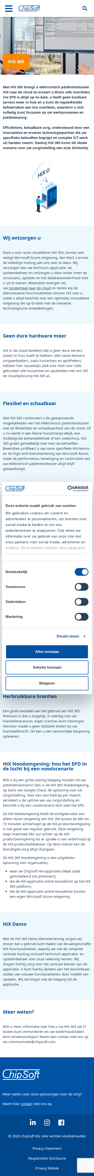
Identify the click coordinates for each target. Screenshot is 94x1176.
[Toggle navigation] (9, 8)
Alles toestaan (47, 652)
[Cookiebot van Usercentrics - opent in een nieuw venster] (67, 488)
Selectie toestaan (47, 667)
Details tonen (68, 636)
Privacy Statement (47, 1148)
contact (27, 1103)
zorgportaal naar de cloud (30, 288)
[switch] (81, 587)
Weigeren (47, 683)
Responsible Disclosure (47, 1158)
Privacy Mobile (47, 1168)
